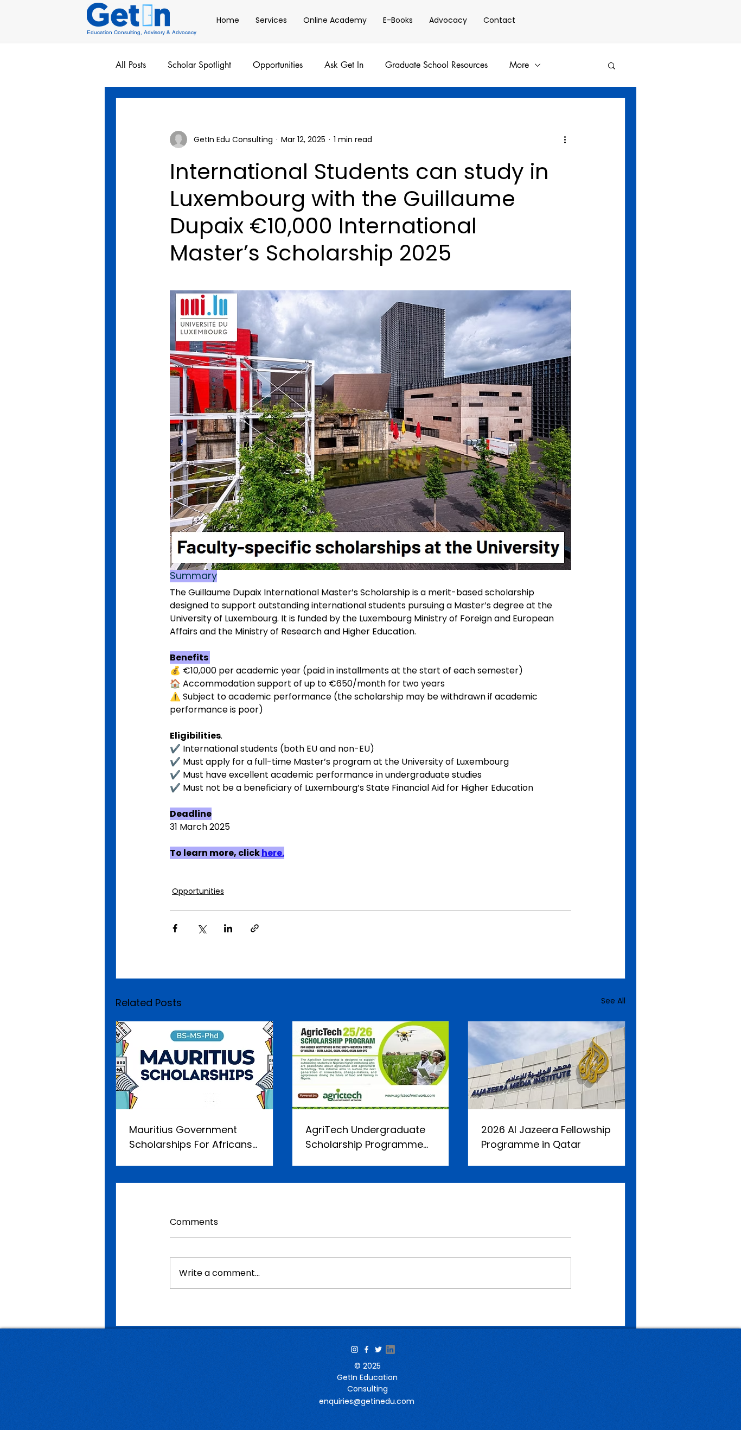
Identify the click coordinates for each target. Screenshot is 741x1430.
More (519, 65)
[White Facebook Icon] (366, 1349)
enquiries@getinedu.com (366, 1401)
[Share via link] (255, 928)
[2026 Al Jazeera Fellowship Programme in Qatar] (546, 1065)
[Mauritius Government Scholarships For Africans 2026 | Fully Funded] (194, 1065)
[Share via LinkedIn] (228, 928)
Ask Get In (343, 65)
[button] (611, 65)
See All (613, 1000)
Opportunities (278, 65)
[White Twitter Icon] (378, 1349)
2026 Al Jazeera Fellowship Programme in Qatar (546, 1137)
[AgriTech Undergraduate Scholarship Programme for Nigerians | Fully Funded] (370, 1065)
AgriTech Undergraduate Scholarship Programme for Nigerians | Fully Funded (370, 1137)
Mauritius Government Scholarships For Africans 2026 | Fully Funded (190, 1137)
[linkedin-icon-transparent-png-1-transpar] (390, 1349)
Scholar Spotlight (199, 65)
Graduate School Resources (436, 65)
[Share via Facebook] (175, 928)
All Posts (131, 65)
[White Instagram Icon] (354, 1349)
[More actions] (564, 139)
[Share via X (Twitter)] (201, 928)
